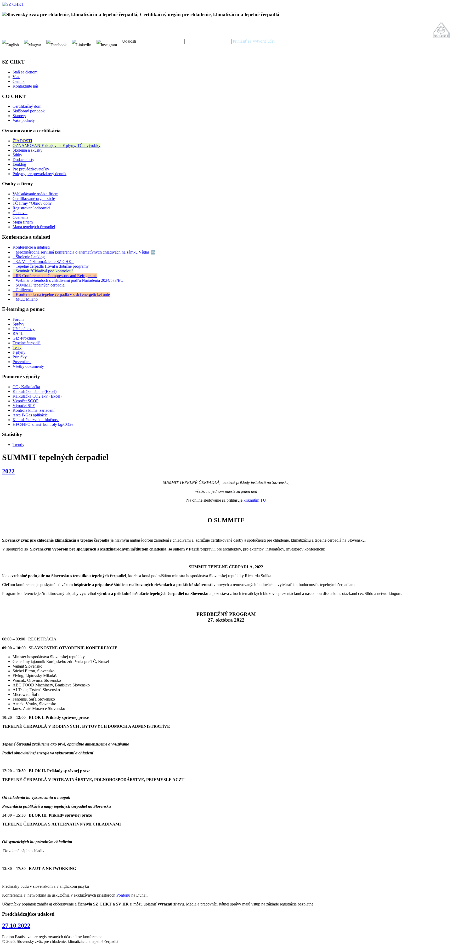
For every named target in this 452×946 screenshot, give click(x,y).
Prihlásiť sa (242, 41)
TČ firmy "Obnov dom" (33, 203)
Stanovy (19, 115)
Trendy (18, 444)
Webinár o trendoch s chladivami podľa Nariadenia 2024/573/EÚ (68, 280)
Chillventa (23, 290)
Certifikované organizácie (34, 198)
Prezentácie (22, 361)
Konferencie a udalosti (31, 247)
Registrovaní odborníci (31, 208)
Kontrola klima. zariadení (33, 410)
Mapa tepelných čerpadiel (34, 227)
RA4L (18, 333)
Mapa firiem (23, 222)
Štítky (17, 155)
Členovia (20, 212)
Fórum (18, 319)
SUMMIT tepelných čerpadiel (39, 285)
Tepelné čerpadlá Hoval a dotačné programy (51, 266)
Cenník (19, 81)
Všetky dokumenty (28, 366)
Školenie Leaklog (29, 257)
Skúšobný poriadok (29, 111)
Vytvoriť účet (263, 41)
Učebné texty (24, 328)
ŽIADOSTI (22, 141)
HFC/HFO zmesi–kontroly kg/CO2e (43, 424)
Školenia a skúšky (27, 150)
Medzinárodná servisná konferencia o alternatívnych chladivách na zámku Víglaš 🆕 (84, 252)
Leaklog (19, 164)
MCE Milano (25, 299)
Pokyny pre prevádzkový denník (39, 173)
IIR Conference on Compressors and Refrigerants (55, 275)
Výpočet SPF (24, 405)
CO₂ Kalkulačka (26, 387)
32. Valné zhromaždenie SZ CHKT (43, 261)
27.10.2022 (16, 925)
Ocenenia (20, 217)
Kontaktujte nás (25, 86)
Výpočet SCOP (25, 401)
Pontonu (123, 895)
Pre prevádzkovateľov (31, 169)
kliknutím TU (255, 500)
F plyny (19, 352)
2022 (8, 471)
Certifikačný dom (27, 106)
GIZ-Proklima (24, 338)
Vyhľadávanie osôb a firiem (35, 194)
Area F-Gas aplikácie (30, 415)
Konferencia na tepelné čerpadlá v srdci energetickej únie (61, 294)
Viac (16, 76)
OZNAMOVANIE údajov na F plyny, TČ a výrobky (56, 145)
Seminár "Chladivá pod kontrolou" (43, 271)
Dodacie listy (23, 159)
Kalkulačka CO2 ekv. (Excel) (37, 396)
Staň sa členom (25, 72)
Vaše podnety (24, 120)
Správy (18, 324)
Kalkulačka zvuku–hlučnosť (36, 419)
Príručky (20, 357)
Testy (17, 347)
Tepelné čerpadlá (27, 343)
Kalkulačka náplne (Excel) (34, 391)
